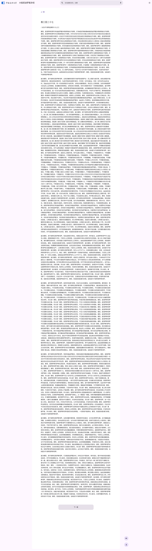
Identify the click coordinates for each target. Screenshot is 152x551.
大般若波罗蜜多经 (27, 3)
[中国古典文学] (9, 3)
